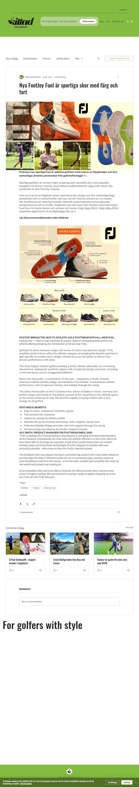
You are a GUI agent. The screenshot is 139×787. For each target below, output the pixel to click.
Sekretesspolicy (26, 783)
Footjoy (36, 488)
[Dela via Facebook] (20, 504)
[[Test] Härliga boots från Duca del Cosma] (69, 544)
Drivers (46, 58)
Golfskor (24, 488)
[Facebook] (128, 21)
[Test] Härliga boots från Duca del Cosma (69, 561)
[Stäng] (135, 782)
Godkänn (127, 782)
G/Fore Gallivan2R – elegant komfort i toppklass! (22, 561)
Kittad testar (30, 58)
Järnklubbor (63, 58)
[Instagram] (132, 21)
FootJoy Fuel (50, 488)
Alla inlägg (12, 58)
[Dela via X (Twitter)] (27, 504)
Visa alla (129, 527)
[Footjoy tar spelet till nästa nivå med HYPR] (113, 544)
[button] (98, 58)
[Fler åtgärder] (118, 77)
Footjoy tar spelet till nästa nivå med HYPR (112, 561)
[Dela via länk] (34, 504)
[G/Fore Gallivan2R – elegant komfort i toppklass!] (25, 544)
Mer (77, 58)
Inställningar (112, 782)
